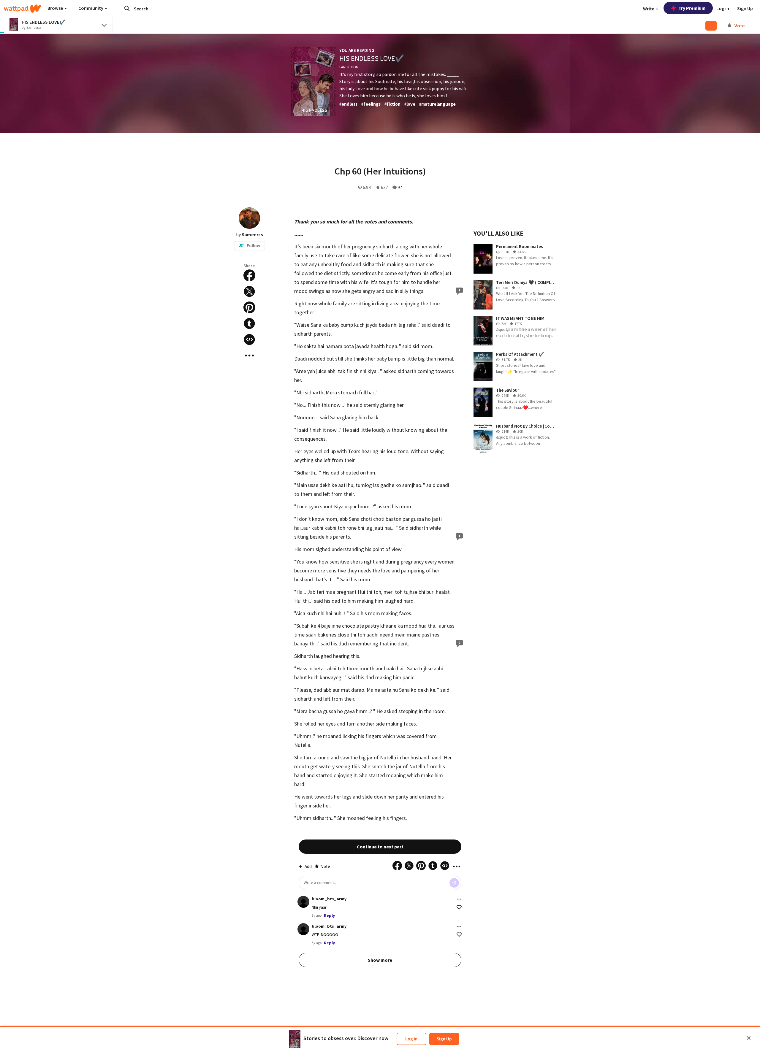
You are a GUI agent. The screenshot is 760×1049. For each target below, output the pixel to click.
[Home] (22, 9)
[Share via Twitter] (249, 291)
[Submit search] (127, 8)
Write (649, 9)
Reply (329, 915)
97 (400, 187)
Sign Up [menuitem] (745, 8)
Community (91, 8)
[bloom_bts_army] (303, 902)
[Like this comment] (459, 907)
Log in (411, 1039)
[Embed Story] (249, 339)
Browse (56, 8)
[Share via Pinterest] (249, 307)
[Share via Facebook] (249, 275)
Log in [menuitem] (722, 8)
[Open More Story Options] (249, 355)
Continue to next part (380, 847)
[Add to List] (711, 26)
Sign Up (444, 1039)
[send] (454, 883)
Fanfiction (348, 67)
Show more (380, 960)
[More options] (459, 899)
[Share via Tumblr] (249, 323)
